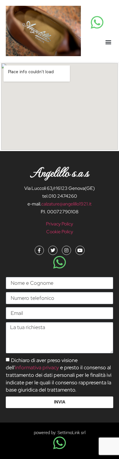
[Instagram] (66, 250)
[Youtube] (80, 250)
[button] (108, 42)
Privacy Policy (59, 224)
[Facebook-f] (39, 250)
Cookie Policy (59, 232)
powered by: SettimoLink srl (59, 432)
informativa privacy (37, 367)
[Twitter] (52, 250)
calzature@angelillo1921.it (66, 204)
